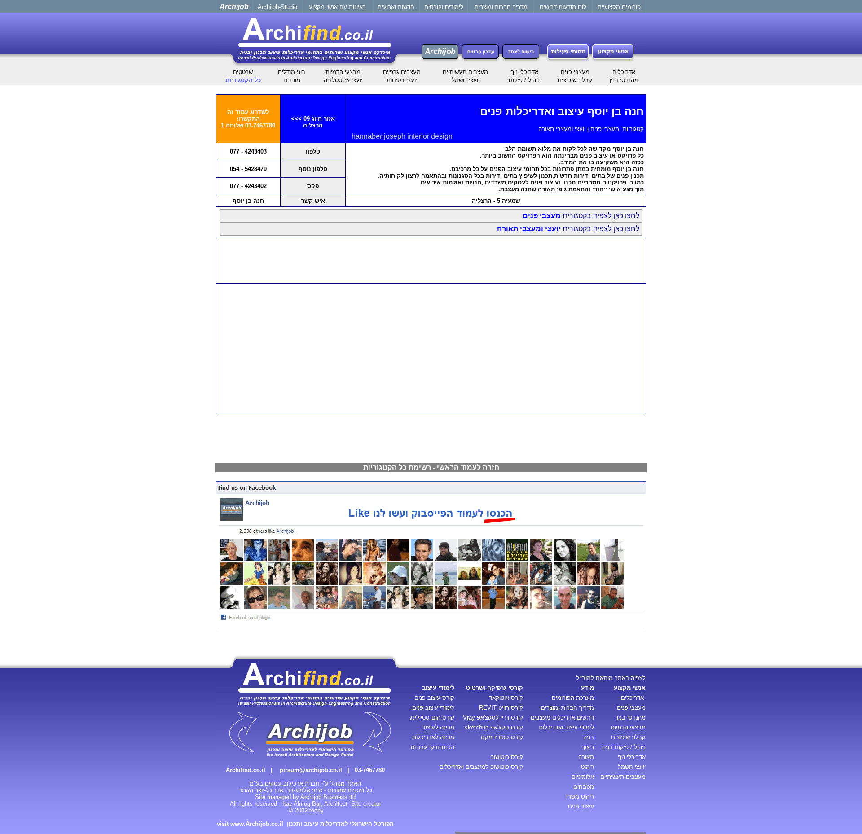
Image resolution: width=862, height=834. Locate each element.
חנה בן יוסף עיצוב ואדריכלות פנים (562, 111)
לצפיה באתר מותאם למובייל (611, 678)
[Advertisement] (431, 261)
